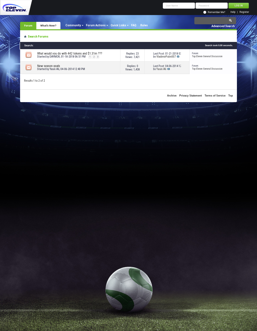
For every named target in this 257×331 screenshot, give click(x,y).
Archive (171, 95)
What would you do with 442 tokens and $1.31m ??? (69, 53)
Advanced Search (223, 26)
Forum (28, 25)
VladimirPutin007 (166, 56)
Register (244, 12)
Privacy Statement (190, 95)
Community (73, 25)
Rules (144, 25)
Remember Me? (216, 12)
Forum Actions (96, 25)
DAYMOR (55, 56)
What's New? (48, 25)
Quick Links (118, 25)
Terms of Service (215, 95)
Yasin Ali (54, 69)
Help (232, 12)
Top (230, 95)
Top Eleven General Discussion (207, 56)
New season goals (48, 66)
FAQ (133, 25)
